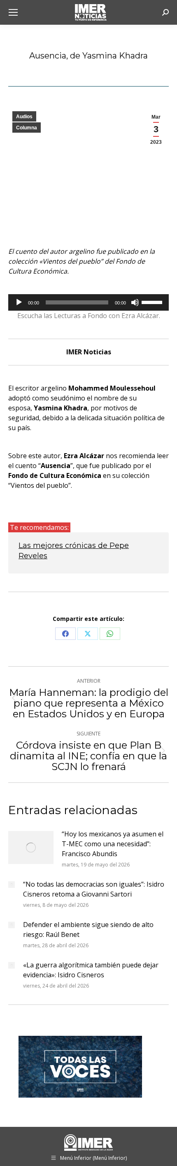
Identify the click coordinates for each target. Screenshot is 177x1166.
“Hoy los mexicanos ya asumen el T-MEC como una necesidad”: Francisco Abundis (112, 843)
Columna (26, 128)
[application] (88, 302)
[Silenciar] (135, 302)
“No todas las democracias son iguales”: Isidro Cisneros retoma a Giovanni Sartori (93, 889)
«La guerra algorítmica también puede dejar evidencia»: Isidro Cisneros (90, 969)
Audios (24, 116)
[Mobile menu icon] (13, 12)
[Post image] (31, 847)
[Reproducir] (19, 302)
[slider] (153, 301)
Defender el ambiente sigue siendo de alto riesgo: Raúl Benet (88, 929)
